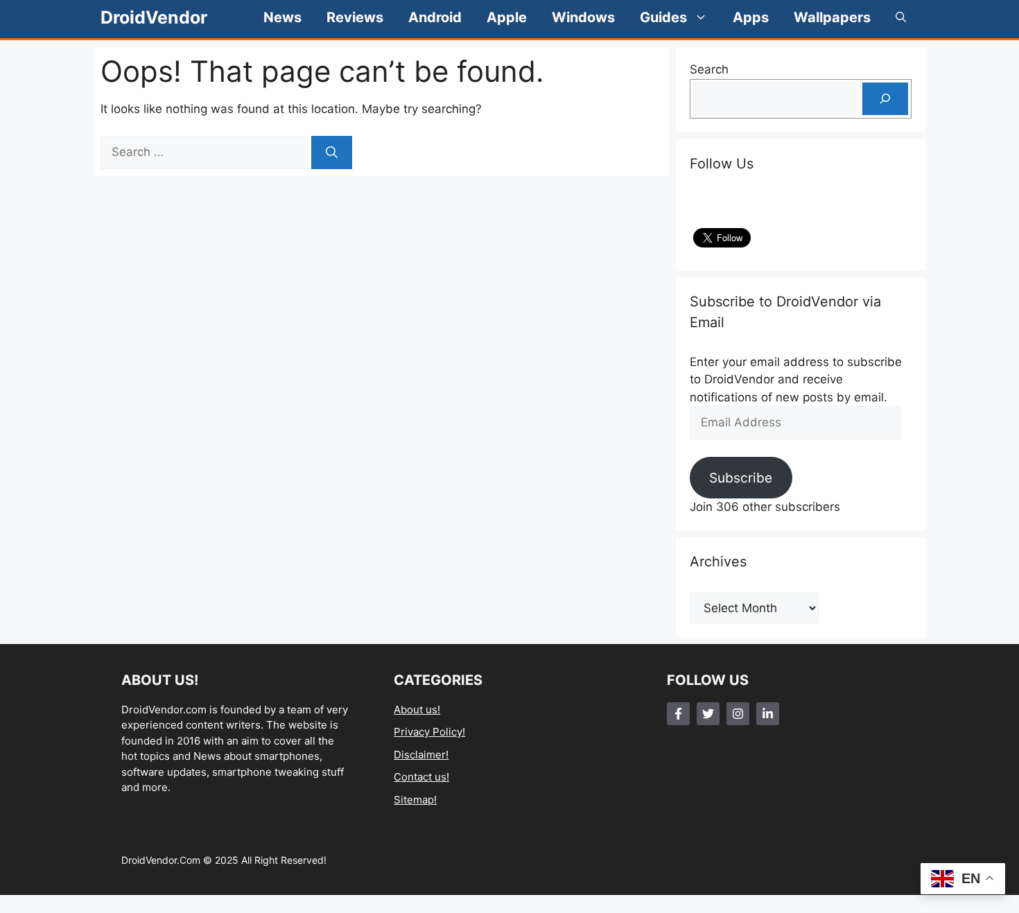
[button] (900, 17)
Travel (409, 844)
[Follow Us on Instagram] (737, 713)
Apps (751, 17)
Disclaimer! (421, 754)
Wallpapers (832, 17)
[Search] (331, 152)
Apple (507, 17)
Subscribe (740, 477)
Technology (422, 821)
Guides (663, 17)
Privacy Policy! (429, 731)
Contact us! (421, 776)
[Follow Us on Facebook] (678, 713)
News (282, 17)
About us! (417, 709)
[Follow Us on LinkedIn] (767, 713)
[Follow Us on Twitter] (708, 713)
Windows (583, 17)
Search (709, 69)
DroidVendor (154, 17)
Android (435, 17)
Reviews (354, 17)
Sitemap (414, 799)
